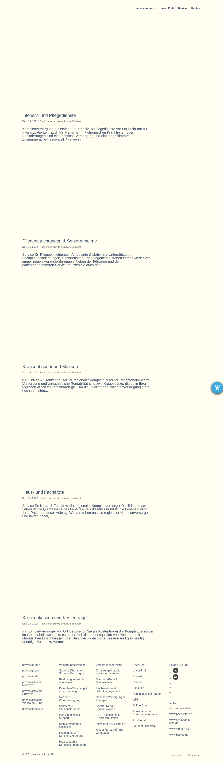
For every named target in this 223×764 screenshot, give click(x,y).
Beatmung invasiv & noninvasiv (71, 681)
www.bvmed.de (178, 734)
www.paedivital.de (180, 714)
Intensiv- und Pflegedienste (49, 115)
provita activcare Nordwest (32, 684)
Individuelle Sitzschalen (110, 723)
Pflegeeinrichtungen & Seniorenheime (59, 241)
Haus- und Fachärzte (43, 492)
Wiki (135, 699)
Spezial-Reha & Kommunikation (106, 708)
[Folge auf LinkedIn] (175, 677)
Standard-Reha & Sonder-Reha (106, 681)
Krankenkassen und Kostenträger (55, 617)
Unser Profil (167, 8)
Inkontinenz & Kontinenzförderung (71, 734)
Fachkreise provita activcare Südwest (60, 121)
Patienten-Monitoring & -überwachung (73, 690)
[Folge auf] (175, 670)
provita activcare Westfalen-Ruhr (32, 701)
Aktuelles (138, 687)
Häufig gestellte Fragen (147, 693)
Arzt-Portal (139, 720)
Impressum (177, 755)
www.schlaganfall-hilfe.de (180, 721)
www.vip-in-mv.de (180, 728)
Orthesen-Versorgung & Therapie (110, 699)
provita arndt (30, 676)
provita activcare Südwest (32, 693)
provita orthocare (32, 708)
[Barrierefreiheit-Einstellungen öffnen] (217, 387)
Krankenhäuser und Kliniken (50, 366)
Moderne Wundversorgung (69, 699)
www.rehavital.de (180, 708)
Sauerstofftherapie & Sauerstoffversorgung (72, 672)
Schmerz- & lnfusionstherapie (69, 708)
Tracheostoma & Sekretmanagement (108, 690)
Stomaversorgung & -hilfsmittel (72, 725)
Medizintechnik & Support (69, 716)
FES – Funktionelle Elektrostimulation (108, 716)
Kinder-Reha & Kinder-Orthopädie (110, 731)
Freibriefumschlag (144, 726)
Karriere (182, 8)
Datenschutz (194, 755)
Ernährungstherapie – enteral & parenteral (109, 672)
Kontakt (196, 8)
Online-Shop (140, 705)
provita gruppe (144, 8)
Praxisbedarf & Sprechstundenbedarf (72, 743)
